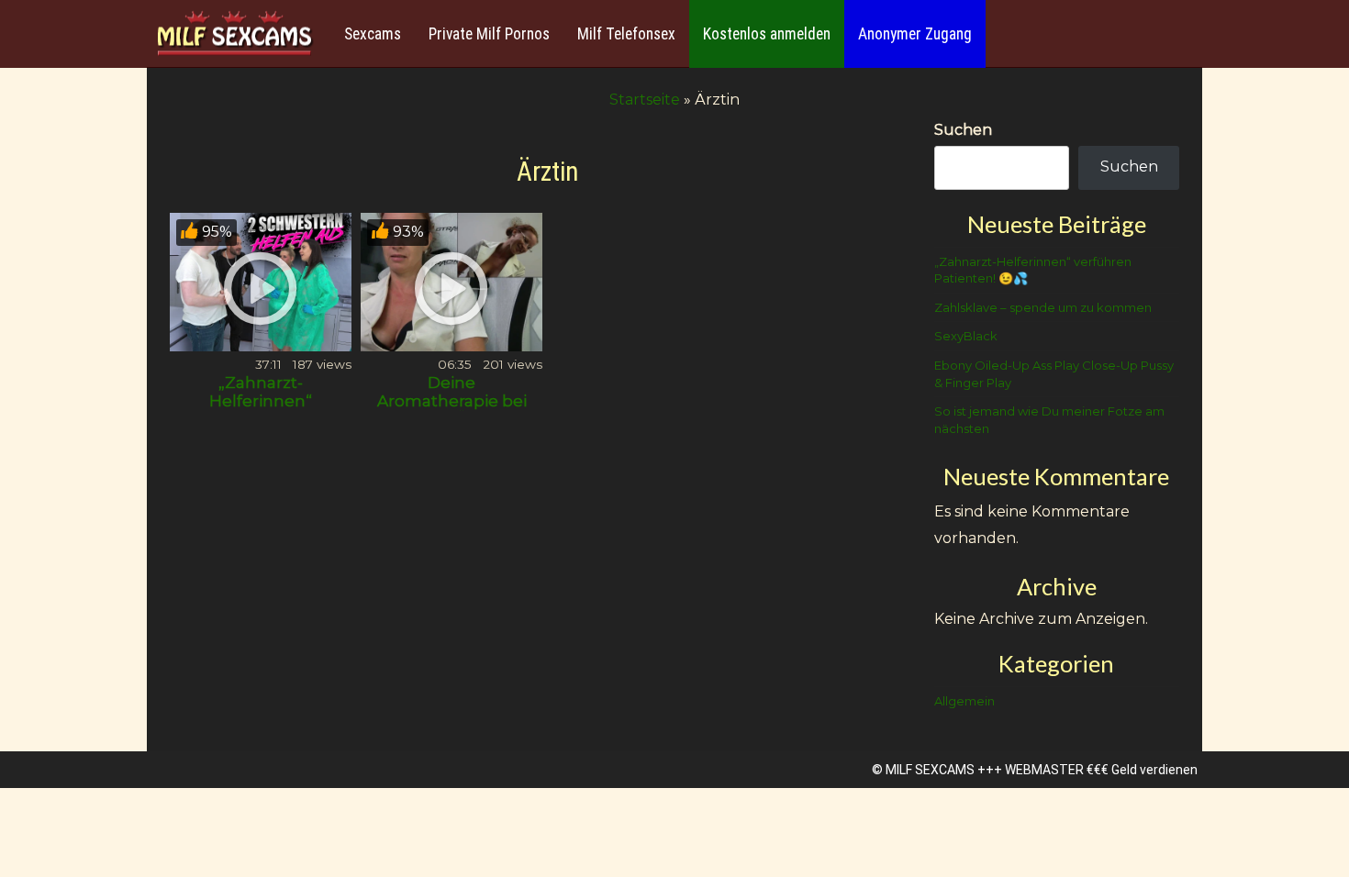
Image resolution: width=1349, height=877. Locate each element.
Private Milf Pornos (489, 34)
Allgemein (964, 701)
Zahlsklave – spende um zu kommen (1043, 307)
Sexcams (372, 34)
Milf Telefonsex (626, 34)
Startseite (644, 99)
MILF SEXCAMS (930, 769)
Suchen (963, 130)
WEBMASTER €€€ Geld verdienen (1101, 769)
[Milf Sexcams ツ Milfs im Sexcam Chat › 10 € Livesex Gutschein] (234, 34)
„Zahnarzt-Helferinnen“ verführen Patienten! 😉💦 (260, 410)
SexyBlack (966, 335)
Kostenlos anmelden (767, 34)
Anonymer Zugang (915, 34)
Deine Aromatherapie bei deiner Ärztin (452, 400)
